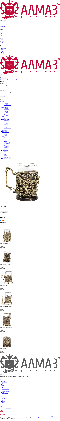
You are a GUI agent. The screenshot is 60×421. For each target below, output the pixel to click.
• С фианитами (6, 124)
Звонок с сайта (2, 377)
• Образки (5, 135)
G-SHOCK (5, 138)
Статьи (2, 42)
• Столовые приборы (7, 149)
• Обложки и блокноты (7, 153)
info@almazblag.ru (3, 26)
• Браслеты (5, 126)
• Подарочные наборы (7, 146)
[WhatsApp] (4, 220)
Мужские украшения (5, 125)
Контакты (3, 402)
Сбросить (5, 96)
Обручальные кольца (5, 121)
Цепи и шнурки (4, 131)
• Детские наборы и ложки (8, 145)
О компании (3, 38)
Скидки (2, 40)
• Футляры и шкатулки (7, 157)
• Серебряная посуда (7, 148)
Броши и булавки (4, 382)
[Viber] (3, 220)
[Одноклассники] (2, 220)
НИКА (5, 137)
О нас (1, 396)
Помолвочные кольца (5, 119)
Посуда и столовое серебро (11, 79)
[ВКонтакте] (0, 220)
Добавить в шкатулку (4, 212)
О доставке (3, 398)
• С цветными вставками (7, 105)
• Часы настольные (7, 142)
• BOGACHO (6, 151)
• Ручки (5, 154)
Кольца (3, 116)
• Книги (5, 152)
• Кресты (5, 134)
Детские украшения (5, 130)
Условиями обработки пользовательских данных (45, 417)
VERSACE (5, 141)
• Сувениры (5, 155)
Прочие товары (4, 390)
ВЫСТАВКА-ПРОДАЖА (6, 158)
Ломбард (2, 41)
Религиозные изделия (5, 132)
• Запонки (5, 127)
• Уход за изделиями (7, 156)
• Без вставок (6, 103)
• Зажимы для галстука (7, 128)
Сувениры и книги (5, 150)
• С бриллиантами (6, 104)
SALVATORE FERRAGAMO (8, 140)
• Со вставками (6, 112)
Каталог (2, 39)
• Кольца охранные (7, 133)
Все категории (2, 101)
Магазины (3, 53)
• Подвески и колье (7, 129)
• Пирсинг (5, 106)
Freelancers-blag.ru (8, 408)
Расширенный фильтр (4, 78)
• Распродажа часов (7, 143)
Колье (3, 113)
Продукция (5, 79)
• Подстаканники (18, 79)
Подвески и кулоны (5, 107)
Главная (1, 79)
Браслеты (3, 110)
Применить (2, 96)
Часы (3, 50)
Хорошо (52, 416)
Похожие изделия (4, 225)
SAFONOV (5, 139)
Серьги (3, 102)
